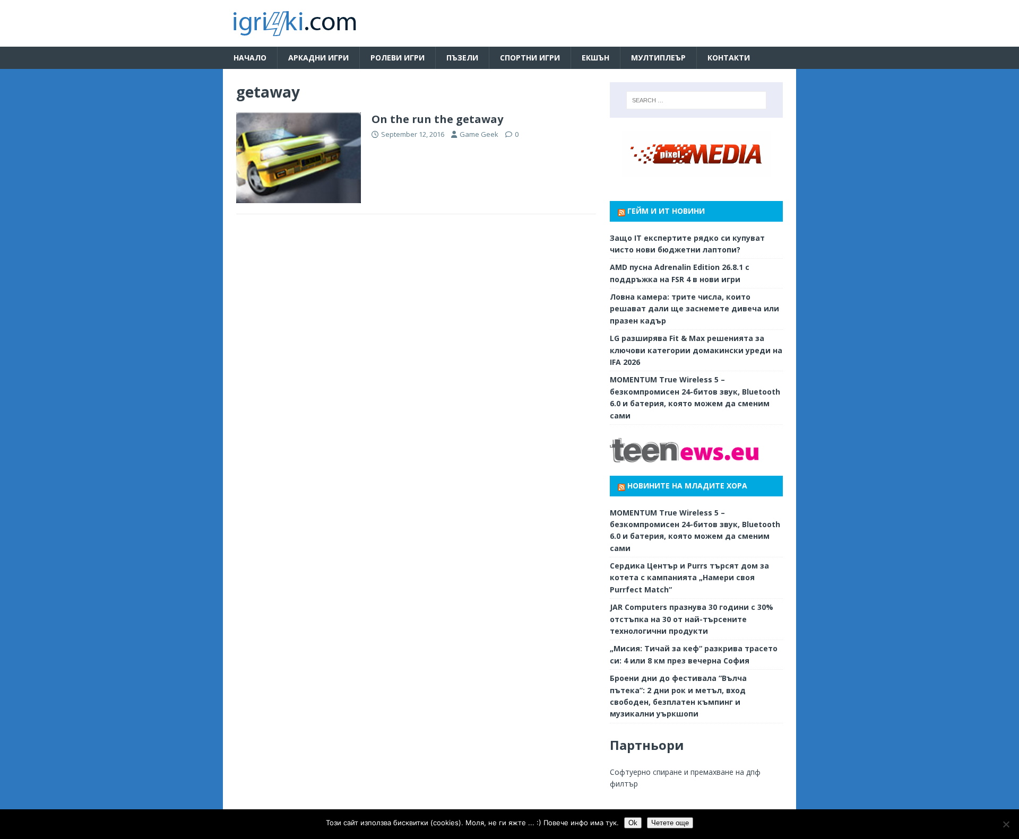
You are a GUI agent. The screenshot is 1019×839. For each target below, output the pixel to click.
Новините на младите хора (687, 485)
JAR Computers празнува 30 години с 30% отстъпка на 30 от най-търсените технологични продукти (691, 619)
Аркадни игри (318, 58)
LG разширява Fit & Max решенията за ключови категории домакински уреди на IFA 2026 (696, 350)
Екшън (595, 58)
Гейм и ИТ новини (666, 211)
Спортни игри (530, 58)
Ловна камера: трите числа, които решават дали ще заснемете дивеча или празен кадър (694, 309)
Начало (250, 58)
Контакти (728, 58)
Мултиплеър (658, 58)
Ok (632, 823)
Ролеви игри (397, 58)
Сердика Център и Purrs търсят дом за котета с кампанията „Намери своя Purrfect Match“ (689, 578)
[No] (1005, 824)
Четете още (670, 823)
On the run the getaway (437, 119)
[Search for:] (696, 100)
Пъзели (462, 58)
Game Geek (479, 134)
